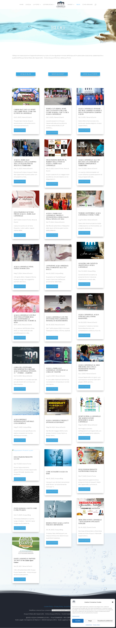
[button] (112, 602)
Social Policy (68, 606)
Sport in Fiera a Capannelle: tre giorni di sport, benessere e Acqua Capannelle (89, 419)
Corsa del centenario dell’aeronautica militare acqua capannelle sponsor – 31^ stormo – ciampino (25, 370)
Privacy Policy (96, 624)
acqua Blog (25, 74)
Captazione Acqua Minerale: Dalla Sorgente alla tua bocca (57, 267)
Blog (78, 4)
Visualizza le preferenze (105, 621)
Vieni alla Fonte (90, 74)
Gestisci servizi (75, 616)
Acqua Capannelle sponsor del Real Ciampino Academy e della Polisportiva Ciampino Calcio (90, 111)
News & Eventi (27, 117)
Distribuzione (48, 4)
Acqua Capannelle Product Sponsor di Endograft (57, 421)
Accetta (77, 621)
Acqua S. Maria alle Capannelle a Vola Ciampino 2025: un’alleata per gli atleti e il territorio (25, 162)
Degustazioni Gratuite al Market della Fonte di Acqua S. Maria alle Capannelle (56, 162)
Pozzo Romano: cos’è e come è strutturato (25, 509)
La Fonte (36, 4)
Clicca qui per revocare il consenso (62, 610)
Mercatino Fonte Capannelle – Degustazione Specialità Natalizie (90, 521)
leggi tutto (20, 130)
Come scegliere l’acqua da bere (57, 472)
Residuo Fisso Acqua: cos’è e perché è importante (57, 524)
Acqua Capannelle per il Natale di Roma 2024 (23, 267)
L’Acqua (28, 4)
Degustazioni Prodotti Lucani (23, 458)
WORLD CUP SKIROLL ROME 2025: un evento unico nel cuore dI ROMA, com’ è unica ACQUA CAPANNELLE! (57, 111)
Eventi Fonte (27, 220)
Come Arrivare (87, 4)
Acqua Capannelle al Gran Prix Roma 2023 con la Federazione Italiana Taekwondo (89, 367)
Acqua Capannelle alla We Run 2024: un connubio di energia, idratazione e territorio (89, 162)
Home (21, 4)
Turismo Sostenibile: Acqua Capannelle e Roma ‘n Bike (89, 214)
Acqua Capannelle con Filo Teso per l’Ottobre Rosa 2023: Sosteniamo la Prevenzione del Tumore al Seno (25, 318)
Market (70, 4)
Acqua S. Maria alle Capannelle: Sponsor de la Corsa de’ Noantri (57, 370)
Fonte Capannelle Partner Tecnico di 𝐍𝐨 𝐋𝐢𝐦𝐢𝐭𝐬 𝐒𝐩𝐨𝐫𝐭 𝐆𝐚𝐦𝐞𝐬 (24, 560)
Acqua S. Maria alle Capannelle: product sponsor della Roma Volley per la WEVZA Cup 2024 (57, 216)
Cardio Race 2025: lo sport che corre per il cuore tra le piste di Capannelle (25, 111)
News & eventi (58, 74)
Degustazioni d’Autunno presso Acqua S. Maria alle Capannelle (24, 214)
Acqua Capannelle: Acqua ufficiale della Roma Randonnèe (88, 316)
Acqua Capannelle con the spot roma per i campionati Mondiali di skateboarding (57, 319)
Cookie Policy (89, 624)
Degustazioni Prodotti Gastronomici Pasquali (87, 470)
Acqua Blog (27, 427)
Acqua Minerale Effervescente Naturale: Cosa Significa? (24, 421)
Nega (90, 621)
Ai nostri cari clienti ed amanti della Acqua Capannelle (88, 265)
